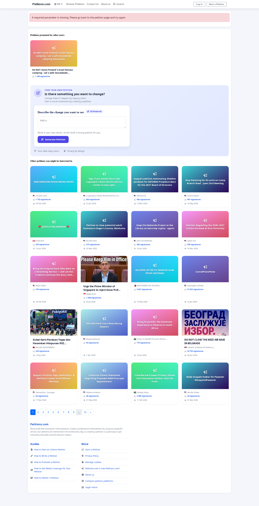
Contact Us (93, 4)
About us (105, 4)
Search (120, 4)
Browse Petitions (75, 4)
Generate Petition (55, 139)
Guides (34, 444)
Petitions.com (41, 4)
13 (85, 412)
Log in (199, 4)
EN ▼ (60, 4)
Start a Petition (216, 4)
